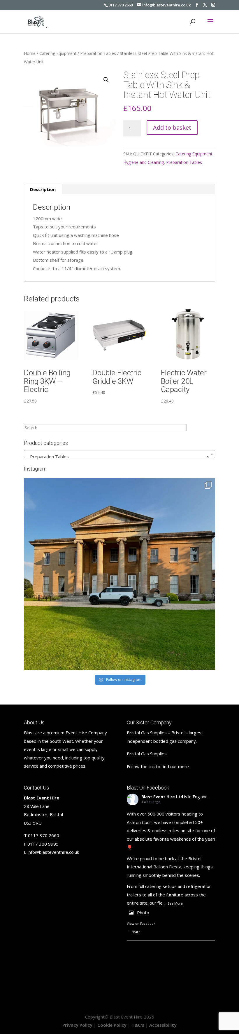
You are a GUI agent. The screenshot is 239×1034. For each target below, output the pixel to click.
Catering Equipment (57, 53)
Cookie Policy (111, 1025)
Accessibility (163, 1025)
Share (135, 931)
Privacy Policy (77, 1025)
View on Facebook (141, 923)
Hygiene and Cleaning (143, 162)
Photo (143, 912)
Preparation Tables (98, 53)
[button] (106, 79)
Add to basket (172, 127)
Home (30, 53)
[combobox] (119, 454)
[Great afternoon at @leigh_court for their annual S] (119, 574)
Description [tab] (43, 189)
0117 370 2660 (120, 5)
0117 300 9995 (43, 844)
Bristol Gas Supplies (147, 754)
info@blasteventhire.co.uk (53, 852)
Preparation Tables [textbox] (118, 456)
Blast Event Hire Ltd (162, 796)
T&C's (137, 1025)
